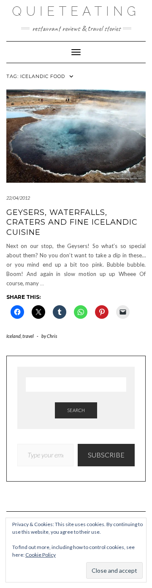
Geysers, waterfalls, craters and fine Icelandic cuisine (72, 222)
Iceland (13, 336)
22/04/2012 (18, 198)
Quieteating (76, 11)
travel (28, 336)
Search (76, 410)
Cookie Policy (40, 555)
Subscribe (106, 455)
